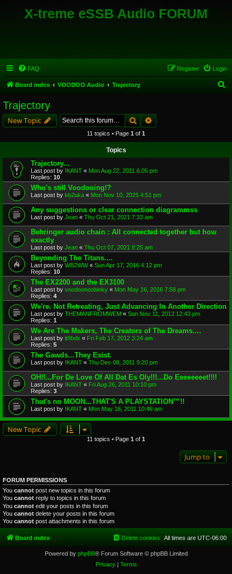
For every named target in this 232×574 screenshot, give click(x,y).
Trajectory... (50, 163)
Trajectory (26, 105)
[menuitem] (28, 68)
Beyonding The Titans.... (72, 258)
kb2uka (74, 195)
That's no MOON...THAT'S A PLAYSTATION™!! (108, 401)
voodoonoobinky (86, 289)
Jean (71, 217)
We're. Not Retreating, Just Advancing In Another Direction (129, 306)
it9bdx (72, 338)
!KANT (73, 170)
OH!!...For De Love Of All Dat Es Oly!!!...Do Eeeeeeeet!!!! (124, 377)
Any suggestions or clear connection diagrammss (114, 210)
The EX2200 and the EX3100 (77, 282)
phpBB (86, 553)
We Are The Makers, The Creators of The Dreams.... (116, 331)
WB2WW (76, 265)
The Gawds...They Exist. (71, 355)
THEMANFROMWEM (93, 313)
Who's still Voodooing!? (71, 188)
